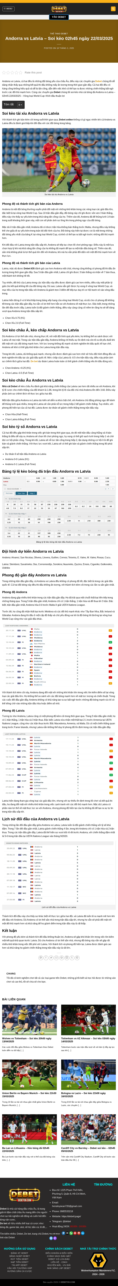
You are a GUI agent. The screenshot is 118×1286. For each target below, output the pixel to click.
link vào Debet (7, 1237)
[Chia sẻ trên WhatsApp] (40, 957)
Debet (3, 1209)
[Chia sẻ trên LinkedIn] (66, 957)
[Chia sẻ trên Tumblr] (72, 957)
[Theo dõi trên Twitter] (63, 1233)
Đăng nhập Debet (19, 1256)
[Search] (113, 8)
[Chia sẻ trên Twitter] (51, 957)
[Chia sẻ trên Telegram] (77, 957)
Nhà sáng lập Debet (59, 1268)
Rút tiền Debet (20, 1259)
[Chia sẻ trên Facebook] (46, 957)
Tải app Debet (20, 1265)
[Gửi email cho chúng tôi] (67, 1233)
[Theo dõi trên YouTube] (79, 1233)
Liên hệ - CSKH (59, 1262)
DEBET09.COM (68, 1282)
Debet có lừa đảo (59, 1259)
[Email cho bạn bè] (56, 957)
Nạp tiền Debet (20, 1262)
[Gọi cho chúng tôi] (71, 1233)
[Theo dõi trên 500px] (82, 1233)
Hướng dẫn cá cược (19, 1271)
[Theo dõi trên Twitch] (55, 1238)
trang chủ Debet (40, 1234)
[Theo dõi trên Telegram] (51, 1238)
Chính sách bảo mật (59, 1256)
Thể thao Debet (59, 34)
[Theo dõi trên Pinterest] (75, 1233)
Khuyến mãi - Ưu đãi (59, 1265)
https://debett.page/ (71, 1216)
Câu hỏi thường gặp (19, 1268)
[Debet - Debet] (59, 9)
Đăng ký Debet (19, 1253)
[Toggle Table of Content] (18, 104)
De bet (27, 1234)
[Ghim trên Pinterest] (61, 957)
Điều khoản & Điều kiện (59, 1253)
